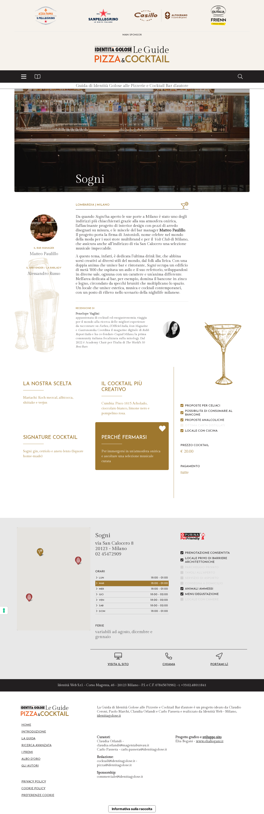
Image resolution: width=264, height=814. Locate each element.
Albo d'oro (30, 759)
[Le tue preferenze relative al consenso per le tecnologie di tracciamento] (4, 610)
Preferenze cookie (37, 795)
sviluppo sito (212, 737)
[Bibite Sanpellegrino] (103, 15)
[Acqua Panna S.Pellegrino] (45, 15)
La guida (28, 738)
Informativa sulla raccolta (132, 809)
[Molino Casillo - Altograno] (161, 15)
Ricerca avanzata (36, 745)
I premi (27, 752)
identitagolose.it (109, 716)
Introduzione (33, 731)
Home (26, 725)
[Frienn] (218, 15)
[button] (24, 76)
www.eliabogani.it (209, 741)
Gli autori (30, 765)
